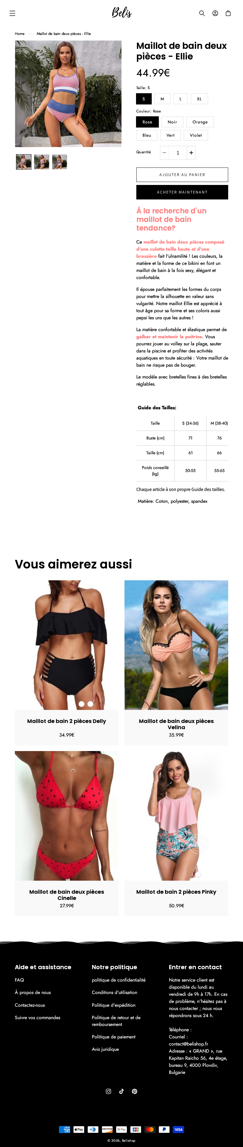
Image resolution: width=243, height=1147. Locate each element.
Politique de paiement (113, 1036)
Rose (147, 122)
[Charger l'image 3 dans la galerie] (41, 161)
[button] (12, 13)
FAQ (19, 980)
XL (199, 99)
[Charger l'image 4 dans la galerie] (59, 161)
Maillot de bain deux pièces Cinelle (66, 895)
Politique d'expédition (113, 1005)
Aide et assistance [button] (43, 967)
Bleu (147, 135)
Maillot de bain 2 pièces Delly (66, 721)
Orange (200, 122)
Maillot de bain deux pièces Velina (176, 724)
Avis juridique (105, 1049)
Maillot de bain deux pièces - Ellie (64, 33)
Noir (172, 122)
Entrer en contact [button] (195, 967)
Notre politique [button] (114, 967)
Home (20, 33)
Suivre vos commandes (37, 1017)
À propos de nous (33, 992)
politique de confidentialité (119, 980)
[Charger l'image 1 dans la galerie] (23, 161)
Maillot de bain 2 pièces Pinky (176, 892)
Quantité (143, 152)
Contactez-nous (30, 1005)
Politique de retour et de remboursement (116, 1020)
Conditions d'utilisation (114, 992)
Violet (196, 135)
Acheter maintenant (182, 192)
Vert (171, 135)
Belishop (129, 1140)
